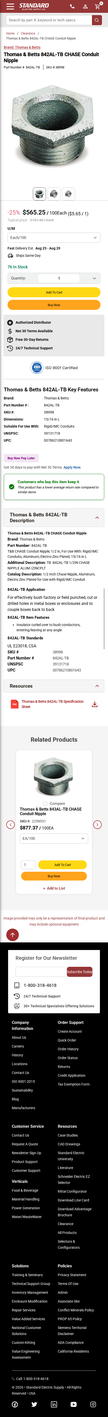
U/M (11, 228)
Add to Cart (54, 292)
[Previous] (10, 824)
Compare (57, 803)
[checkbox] (45, 804)
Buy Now (54, 305)
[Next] (97, 824)
